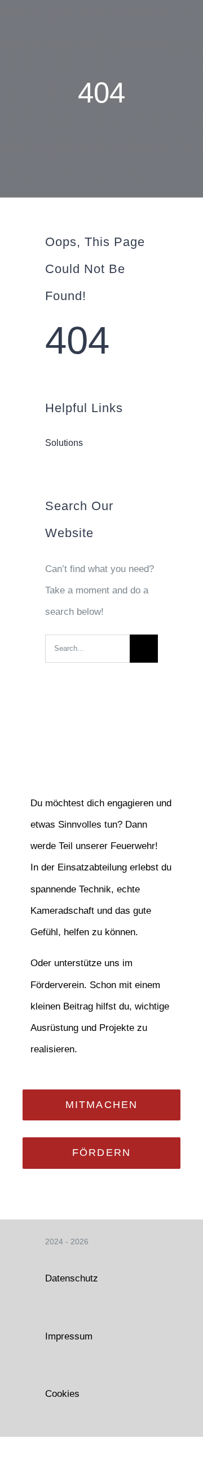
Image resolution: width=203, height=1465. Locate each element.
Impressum (68, 1336)
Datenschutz (71, 1278)
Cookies (62, 1393)
